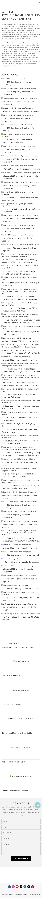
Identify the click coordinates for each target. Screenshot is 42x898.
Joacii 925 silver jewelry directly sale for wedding (17, 129)
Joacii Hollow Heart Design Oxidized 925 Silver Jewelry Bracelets (20, 418)
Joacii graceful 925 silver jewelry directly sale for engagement (20, 598)
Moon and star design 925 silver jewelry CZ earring (19, 463)
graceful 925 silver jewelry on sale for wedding (20, 111)
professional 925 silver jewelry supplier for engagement (18, 570)
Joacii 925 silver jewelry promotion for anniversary (17, 150)
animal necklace (7, 647)
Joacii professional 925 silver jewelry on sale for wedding (19, 220)
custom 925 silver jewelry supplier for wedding (20, 169)
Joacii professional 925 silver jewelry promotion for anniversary (16, 141)
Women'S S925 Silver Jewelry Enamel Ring (19, 360)
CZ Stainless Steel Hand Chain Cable (17, 733)
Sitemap (37, 894)
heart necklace (19, 647)
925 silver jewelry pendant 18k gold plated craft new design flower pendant (18, 475)
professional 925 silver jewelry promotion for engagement (20, 177)
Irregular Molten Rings (11, 675)
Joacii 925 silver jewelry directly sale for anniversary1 (17, 506)
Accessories (30, 647)
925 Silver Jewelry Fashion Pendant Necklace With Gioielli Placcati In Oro (20, 407)
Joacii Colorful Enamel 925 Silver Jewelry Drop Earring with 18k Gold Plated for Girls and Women (20, 321)
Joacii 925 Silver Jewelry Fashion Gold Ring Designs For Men (19, 430)
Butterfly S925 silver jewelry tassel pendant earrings (19, 496)
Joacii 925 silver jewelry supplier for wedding (20, 588)
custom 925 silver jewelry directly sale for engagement (18, 102)
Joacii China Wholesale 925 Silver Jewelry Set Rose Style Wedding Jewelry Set (20, 486)
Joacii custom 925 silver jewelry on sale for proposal (19, 580)
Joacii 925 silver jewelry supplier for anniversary (16, 83)
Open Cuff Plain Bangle (11, 704)
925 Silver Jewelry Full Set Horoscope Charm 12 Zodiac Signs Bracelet (20, 442)
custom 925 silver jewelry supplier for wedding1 (16, 239)
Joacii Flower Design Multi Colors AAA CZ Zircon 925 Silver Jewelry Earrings (18, 272)
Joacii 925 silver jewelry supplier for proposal (20, 555)
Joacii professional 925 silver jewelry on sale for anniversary (19, 198)
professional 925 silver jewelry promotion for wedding (20, 525)
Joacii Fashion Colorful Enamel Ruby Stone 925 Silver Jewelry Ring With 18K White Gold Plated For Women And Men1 (19, 539)
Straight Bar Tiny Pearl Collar (13, 762)
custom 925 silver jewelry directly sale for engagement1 (18, 187)
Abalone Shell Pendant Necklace (15, 791)
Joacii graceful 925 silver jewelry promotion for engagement (20, 210)
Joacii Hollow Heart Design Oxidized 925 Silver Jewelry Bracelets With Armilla (20, 309)
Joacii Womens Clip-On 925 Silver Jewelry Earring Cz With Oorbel (18, 395)
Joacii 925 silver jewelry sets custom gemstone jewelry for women (20, 332)
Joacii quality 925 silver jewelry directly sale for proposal (20, 249)
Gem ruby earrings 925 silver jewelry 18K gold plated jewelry (20, 284)
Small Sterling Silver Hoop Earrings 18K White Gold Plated (20, 618)
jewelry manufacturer (26, 64)
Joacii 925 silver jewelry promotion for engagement (17, 516)
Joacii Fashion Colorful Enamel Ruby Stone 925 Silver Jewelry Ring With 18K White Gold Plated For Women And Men (19, 298)
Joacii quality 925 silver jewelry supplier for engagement (19, 160)
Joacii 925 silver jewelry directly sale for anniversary (17, 229)
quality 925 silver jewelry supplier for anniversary (16, 119)
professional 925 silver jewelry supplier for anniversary (18, 608)
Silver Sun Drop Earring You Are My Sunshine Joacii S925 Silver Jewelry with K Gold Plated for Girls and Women (20, 351)
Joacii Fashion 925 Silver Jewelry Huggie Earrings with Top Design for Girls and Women (20, 370)
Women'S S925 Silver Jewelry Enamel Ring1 (19, 548)
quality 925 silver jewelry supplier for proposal (20, 562)
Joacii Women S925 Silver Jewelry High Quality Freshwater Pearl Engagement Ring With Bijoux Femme (21, 454)
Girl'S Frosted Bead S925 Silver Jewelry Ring (19, 341)
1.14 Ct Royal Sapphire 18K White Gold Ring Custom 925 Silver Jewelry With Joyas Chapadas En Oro (19, 261)
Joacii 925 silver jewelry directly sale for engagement (17, 93)
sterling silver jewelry (33, 61)
